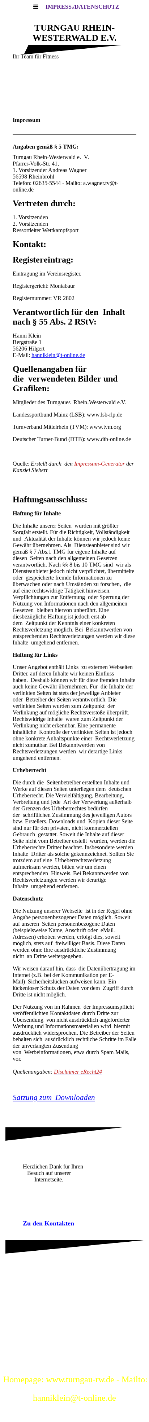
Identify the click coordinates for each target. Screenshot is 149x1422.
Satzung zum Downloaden (54, 1097)
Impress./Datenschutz (82, 7)
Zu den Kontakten (48, 1223)
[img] (74, 90)
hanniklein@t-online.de (58, 355)
